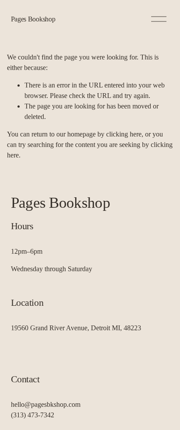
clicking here (124, 134)
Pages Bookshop (33, 19)
